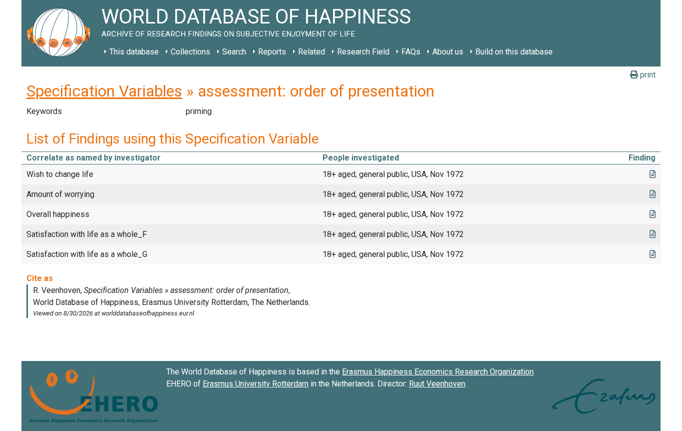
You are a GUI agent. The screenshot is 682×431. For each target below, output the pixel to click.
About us (447, 51)
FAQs (410, 51)
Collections (190, 51)
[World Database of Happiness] (61, 33)
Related (311, 51)
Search (234, 51)
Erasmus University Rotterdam (256, 383)
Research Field (363, 51)
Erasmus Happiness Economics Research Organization (438, 371)
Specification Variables (104, 91)
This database (134, 51)
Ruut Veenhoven (437, 383)
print (647, 75)
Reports (272, 51)
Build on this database (514, 51)
